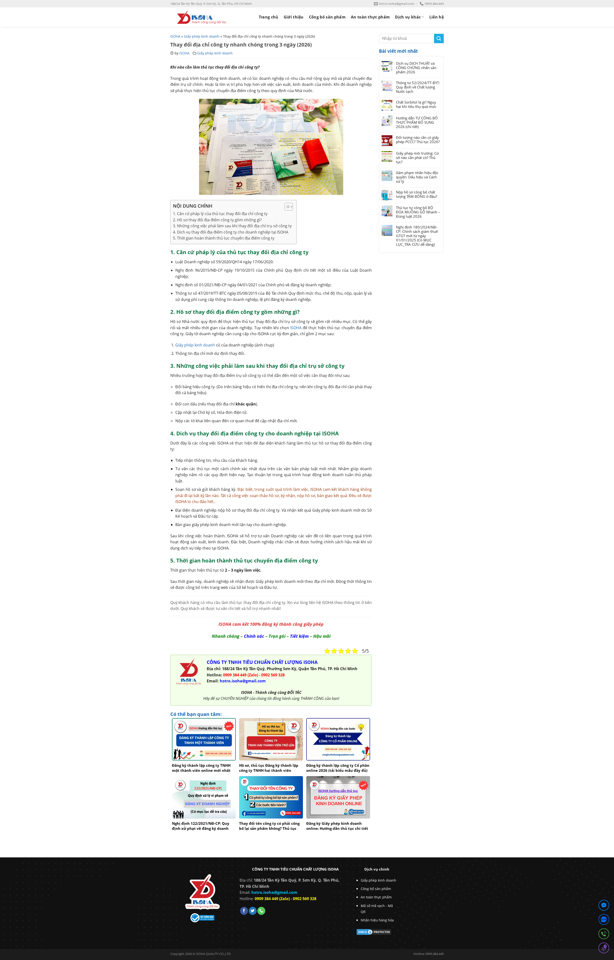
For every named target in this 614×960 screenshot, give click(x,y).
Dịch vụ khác (408, 17)
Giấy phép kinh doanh (201, 36)
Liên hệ (436, 17)
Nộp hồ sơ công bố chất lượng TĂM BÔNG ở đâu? (416, 194)
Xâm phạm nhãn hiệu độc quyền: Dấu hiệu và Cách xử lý (417, 176)
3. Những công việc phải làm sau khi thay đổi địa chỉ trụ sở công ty (232, 225)
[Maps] (603, 948)
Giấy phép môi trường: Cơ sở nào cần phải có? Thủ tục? (417, 157)
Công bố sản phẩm (327, 17)
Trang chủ (268, 17)
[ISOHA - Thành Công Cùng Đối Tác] (201, 17)
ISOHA (175, 36)
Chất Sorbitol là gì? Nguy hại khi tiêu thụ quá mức (416, 104)
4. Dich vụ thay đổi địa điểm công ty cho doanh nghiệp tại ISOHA (230, 232)
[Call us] (261, 911)
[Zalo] (603, 920)
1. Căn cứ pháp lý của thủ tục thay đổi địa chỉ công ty (220, 213)
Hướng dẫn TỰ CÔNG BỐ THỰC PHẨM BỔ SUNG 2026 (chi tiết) (417, 122)
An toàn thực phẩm (370, 17)
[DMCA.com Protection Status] (374, 931)
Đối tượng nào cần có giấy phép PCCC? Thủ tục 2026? (418, 139)
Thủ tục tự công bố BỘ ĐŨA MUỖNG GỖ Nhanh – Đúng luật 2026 (418, 211)
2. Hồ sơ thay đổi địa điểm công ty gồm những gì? (217, 219)
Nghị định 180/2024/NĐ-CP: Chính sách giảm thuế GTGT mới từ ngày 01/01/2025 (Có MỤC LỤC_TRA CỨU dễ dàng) (417, 235)
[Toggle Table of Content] (286, 207)
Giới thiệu (294, 17)
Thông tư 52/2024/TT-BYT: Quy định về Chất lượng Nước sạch (418, 87)
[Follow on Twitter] (253, 911)
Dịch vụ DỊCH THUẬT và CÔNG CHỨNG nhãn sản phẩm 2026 (416, 67)
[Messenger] (603, 906)
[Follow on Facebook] (244, 911)
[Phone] (603, 934)
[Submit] (439, 38)
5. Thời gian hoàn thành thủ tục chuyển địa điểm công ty (223, 238)
